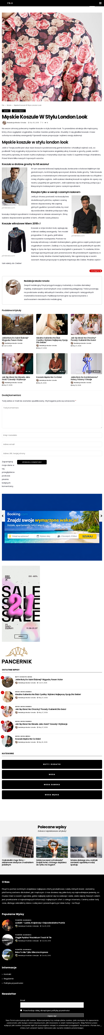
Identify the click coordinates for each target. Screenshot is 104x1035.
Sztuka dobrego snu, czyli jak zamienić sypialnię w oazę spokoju (84, 862)
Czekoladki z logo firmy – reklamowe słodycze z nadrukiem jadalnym (17, 862)
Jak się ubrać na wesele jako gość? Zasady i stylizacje (16, 378)
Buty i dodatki (21, 676)
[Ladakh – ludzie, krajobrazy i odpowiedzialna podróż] (7, 925)
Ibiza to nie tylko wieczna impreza (31, 952)
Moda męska (19, 111)
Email (22, 1000)
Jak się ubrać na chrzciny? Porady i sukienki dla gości (83, 339)
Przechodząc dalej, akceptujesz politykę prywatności (46, 1010)
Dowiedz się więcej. (55, 1031)
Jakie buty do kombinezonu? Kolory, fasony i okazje (84, 378)
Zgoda (43, 1031)
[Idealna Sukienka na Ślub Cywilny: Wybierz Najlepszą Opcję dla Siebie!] (52, 324)
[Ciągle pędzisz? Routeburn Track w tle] (7, 940)
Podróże (18, 920)
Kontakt (7, 974)
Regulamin (9, 978)
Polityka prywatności (13, 983)
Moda (6, 111)
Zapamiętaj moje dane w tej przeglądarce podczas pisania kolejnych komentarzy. (8, 474)
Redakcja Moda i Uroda (16, 123)
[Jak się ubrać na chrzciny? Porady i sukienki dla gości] (86, 324)
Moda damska (26, 691)
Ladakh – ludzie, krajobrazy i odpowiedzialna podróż (40, 922)
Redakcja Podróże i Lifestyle (28, 926)
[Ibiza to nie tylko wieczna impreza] (7, 954)
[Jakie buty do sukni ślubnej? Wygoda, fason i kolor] (17, 324)
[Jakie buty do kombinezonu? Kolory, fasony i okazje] (86, 363)
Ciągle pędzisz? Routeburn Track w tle (33, 937)
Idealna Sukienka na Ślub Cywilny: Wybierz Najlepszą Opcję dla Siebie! (51, 340)
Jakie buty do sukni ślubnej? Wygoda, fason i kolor (15, 339)
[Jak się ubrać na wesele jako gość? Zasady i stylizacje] (17, 363)
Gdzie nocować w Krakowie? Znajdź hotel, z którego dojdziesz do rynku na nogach (51, 862)
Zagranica (27, 920)
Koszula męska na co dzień (49, 377)
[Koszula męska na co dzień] (52, 363)
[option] (18, 852)
